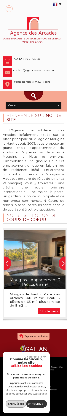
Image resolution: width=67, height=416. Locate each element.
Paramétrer (16, 404)
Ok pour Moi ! (37, 404)
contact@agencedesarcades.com (34, 70)
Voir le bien (49, 311)
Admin (51, 370)
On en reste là (33, 356)
